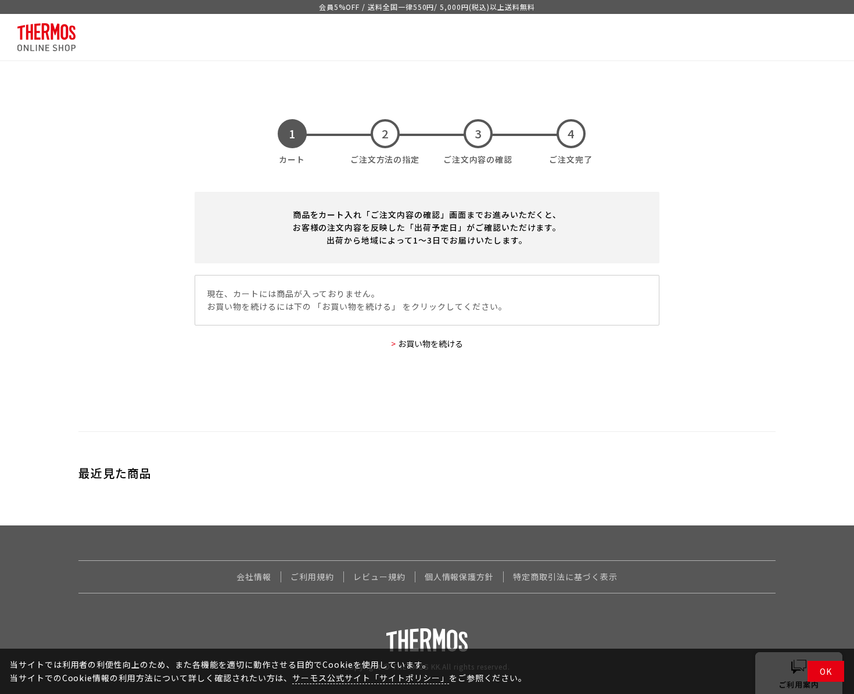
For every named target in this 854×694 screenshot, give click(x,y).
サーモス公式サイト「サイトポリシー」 (370, 678)
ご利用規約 (312, 576)
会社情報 (253, 576)
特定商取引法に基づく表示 (565, 576)
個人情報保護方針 (459, 576)
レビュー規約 (379, 576)
